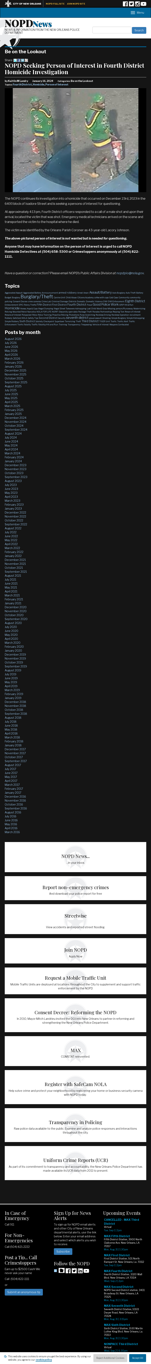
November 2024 (15, 421)
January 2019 (13, 698)
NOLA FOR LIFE (44, 312)
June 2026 (11, 346)
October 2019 (14, 662)
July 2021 (10, 579)
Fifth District (44, 304)
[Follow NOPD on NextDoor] (59, 1270)
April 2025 (11, 402)
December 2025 (15, 370)
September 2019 (16, 666)
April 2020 (11, 638)
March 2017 (12, 784)
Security (61, 318)
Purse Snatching (87, 315)
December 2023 (15, 465)
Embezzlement (11, 305)
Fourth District (22, 84)
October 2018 (14, 709)
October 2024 (14, 425)
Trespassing (86, 324)
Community (124, 297)
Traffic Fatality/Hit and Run (44, 324)
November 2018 (15, 705)
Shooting (106, 318)
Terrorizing (70, 321)
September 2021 (16, 571)
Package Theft (85, 312)
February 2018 (14, 741)
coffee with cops (101, 297)
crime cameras (34, 301)
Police (34, 315)
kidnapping (80, 308)
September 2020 (16, 619)
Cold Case (113, 297)
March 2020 (12, 642)
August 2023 (13, 481)
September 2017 (16, 761)
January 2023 (13, 508)
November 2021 (15, 563)
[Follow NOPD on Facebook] (125, 5)
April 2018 (11, 733)
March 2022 (12, 548)
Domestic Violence (94, 301)
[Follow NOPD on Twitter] (131, 5)
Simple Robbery (12, 321)
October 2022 (14, 520)
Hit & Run (128, 305)
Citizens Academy (85, 297)
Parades (96, 312)
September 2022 (16, 524)
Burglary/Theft (37, 296)
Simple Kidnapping (136, 318)
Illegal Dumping (45, 308)
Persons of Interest (13, 315)
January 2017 (13, 792)
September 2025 (16, 382)
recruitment (135, 315)
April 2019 (11, 686)
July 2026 (11, 342)
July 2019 (10, 674)
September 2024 (16, 429)
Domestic (81, 301)
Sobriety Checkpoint (44, 321)
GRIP (121, 305)
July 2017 (10, 769)
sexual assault (95, 318)
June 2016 (11, 820)
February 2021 (14, 599)
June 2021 (11, 583)
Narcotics (31, 312)
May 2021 (11, 587)
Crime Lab (46, 301)
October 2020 (14, 615)
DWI (105, 301)
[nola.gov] (25, 3)
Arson (86, 293)
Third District (90, 321)
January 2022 (13, 556)
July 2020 (11, 627)
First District (59, 304)
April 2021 (11, 591)
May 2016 (11, 824)
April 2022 (11, 544)
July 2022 (11, 532)
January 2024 (13, 461)
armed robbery (68, 292)
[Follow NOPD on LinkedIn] (80, 1272)
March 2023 (12, 500)
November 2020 (16, 611)
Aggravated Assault (14, 293)
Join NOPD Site (76, 3)
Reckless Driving (103, 315)
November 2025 (15, 374)
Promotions (74, 315)
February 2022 (14, 552)
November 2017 (15, 753)
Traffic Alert (122, 321)
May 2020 (11, 634)
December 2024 (15, 417)
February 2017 (14, 788)
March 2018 (12, 737)
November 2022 (15, 516)
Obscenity (63, 312)
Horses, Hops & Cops (29, 308)
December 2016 (15, 796)
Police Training (45, 315)
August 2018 (13, 717)
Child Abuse (71, 297)
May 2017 (11, 776)
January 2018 (13, 745)
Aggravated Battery (32, 293)
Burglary (16, 297)
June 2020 (11, 630)
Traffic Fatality (24, 324)
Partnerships (106, 312)
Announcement (50, 292)
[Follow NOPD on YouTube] (143, 5)
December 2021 (15, 559)
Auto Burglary (118, 293)
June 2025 (11, 394)
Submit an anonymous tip (23, 1292)
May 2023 (11, 492)
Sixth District (27, 321)
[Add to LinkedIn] (22, 60)
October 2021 (14, 567)
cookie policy (44, 1359)
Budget (8, 297)
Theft (78, 321)
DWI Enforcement (116, 301)
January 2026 (13, 366)
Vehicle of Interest (100, 324)
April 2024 (11, 449)
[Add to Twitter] (15, 60)
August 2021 (13, 575)
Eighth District (135, 301)
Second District (48, 317)
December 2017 (15, 749)
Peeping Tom (118, 312)
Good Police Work (106, 304)
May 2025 (11, 398)
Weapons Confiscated (119, 324)
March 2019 (12, 690)
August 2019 (13, 670)
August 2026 (13, 339)
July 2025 (11, 390)
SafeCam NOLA (20, 318)
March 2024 (12, 453)
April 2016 (11, 828)
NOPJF (55, 312)
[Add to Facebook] (18, 60)
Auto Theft (131, 293)
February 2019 (14, 694)
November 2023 (15, 469)
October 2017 (14, 757)
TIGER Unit (104, 321)
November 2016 (15, 800)
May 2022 (11, 540)
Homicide (38, 84)
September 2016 (16, 808)
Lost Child (91, 308)
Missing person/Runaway (120, 308)
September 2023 (16, 477)
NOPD (28, 23)
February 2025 (14, 410)
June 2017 (11, 773)
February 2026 (14, 362)
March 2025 (12, 406)
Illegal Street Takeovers (64, 308)
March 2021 (12, 595)
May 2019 (11, 682)
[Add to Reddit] (26, 60)
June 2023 (11, 488)
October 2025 (14, 378)
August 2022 (13, 528)
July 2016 (10, 816)
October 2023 (14, 473)
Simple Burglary (118, 318)
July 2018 (11, 721)
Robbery (8, 318)
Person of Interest (56, 84)
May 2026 (11, 350)
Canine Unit (59, 297)
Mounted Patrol (20, 312)
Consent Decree (20, 301)
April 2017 (11, 780)
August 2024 (13, 433)
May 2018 (11, 729)
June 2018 (11, 725)
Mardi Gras (102, 308)
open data (73, 312)
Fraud (89, 305)
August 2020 (13, 623)
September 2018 (16, 713)
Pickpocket (27, 315)
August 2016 (13, 812)
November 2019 (15, 658)
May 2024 (11, 445)
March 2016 (12, 832)
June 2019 (11, 678)
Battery (139, 293)
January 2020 (13, 650)
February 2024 (14, 457)
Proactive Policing (60, 315)
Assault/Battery (100, 292)
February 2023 (14, 504)
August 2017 (13, 765)
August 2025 (13, 386)
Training (63, 324)
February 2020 (14, 646)
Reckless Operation (120, 315)
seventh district (77, 318)
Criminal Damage (60, 301)
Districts (72, 301)
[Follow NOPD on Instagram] (137, 5)
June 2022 (11, 536)
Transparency (74, 324)
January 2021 (13, 603)
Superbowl (59, 321)
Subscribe (63, 1251)
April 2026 (11, 354)
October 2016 (14, 804)
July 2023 (11, 484)
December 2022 (15, 512)
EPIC (21, 305)
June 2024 (11, 441)
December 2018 (15, 702)
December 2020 (16, 607)
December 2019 (15, 654)
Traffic (113, 321)
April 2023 (11, 496)
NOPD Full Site (55, 3)
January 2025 (13, 413)
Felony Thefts (30, 305)
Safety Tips (33, 318)
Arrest (80, 293)
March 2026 (12, 358)
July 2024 (11, 437)
